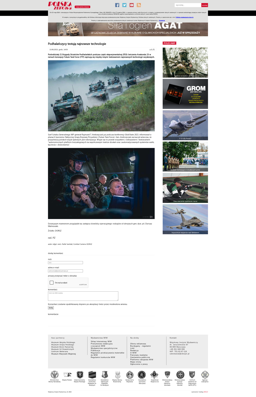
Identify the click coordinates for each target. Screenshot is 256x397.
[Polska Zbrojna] (80, 9)
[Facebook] (117, 5)
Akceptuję (162, 20)
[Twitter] (124, 5)
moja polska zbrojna (82, 7)
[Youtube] (132, 5)
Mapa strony (135, 362)
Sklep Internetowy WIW (101, 341)
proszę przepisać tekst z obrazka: (63, 275)
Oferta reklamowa (138, 344)
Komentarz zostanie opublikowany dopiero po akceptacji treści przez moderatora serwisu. (87, 304)
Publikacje (95, 351)
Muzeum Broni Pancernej (62, 347)
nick (50, 259)
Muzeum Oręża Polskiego (62, 344)
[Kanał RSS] (139, 5)
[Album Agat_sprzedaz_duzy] (128, 27)
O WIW (133, 353)
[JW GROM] (186, 94)
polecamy (169, 43)
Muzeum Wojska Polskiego (63, 342)
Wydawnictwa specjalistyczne (104, 348)
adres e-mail (54, 267)
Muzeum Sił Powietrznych (62, 349)
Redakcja (134, 351)
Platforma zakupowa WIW (141, 360)
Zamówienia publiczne (140, 357)
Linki (132, 348)
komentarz (53, 289)
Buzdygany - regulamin (140, 346)
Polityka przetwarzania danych (184, 17)
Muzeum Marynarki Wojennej (63, 353)
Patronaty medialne (139, 355)
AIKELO (206, 392)
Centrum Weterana (59, 351)
